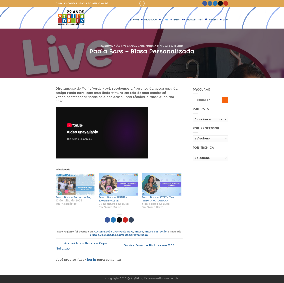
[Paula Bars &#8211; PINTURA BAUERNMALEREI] (119, 184)
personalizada (138, 235)
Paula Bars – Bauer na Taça (74, 197)
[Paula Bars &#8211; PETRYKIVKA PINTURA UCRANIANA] (161, 184)
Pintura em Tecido (170, 46)
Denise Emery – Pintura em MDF (149, 245)
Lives (124, 46)
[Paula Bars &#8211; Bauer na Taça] (75, 184)
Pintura (150, 46)
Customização (111, 46)
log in (91, 259)
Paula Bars (137, 46)
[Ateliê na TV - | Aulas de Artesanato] (73, 18)
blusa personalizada (103, 235)
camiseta (123, 235)
